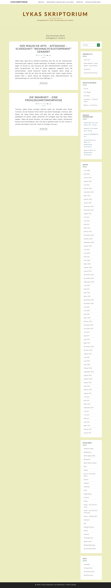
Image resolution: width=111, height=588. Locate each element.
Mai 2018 (86, 314)
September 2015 (89, 372)
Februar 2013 (88, 389)
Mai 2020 (87, 257)
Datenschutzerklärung (93, 2)
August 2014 (87, 375)
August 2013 (87, 382)
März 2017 (87, 343)
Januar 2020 (88, 271)
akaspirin (86, 128)
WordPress (61, 584)
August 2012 (87, 393)
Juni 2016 (87, 361)
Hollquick (87, 520)
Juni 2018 (87, 310)
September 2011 (89, 407)
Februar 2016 (88, 368)
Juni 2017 (87, 332)
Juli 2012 (86, 397)
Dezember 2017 (88, 325)
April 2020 (87, 260)
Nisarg (73, 584)
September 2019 (89, 282)
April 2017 (87, 339)
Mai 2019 (86, 289)
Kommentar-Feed (89, 571)
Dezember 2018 (89, 300)
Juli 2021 (86, 217)
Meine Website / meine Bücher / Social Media (60, 2)
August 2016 (87, 354)
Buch (85, 466)
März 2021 (87, 228)
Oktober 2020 (88, 239)
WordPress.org (88, 575)
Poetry (86, 530)
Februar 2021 (88, 231)
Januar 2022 (88, 203)
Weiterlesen (44, 83)
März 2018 (87, 318)
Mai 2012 (86, 400)
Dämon (86, 470)
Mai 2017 (86, 336)
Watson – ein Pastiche (90, 105)
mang (85, 134)
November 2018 (89, 303)
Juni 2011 (86, 415)
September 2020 (89, 242)
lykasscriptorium (89, 122)
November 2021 (89, 210)
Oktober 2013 (88, 379)
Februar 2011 (88, 429)
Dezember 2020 (89, 235)
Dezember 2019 (89, 274)
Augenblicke (87, 452)
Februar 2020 (88, 267)
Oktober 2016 (88, 350)
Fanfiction (87, 487)
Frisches (86, 497)
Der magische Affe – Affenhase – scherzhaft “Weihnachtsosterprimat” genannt (44, 49)
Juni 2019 (87, 285)
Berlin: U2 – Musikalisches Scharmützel (88, 144)
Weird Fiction (88, 541)
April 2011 (87, 422)
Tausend (86, 534)
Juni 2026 (87, 170)
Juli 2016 (86, 357)
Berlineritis (87, 459)
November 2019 (89, 278)
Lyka (49, 55)
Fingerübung (87, 494)
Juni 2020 (87, 253)
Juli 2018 (86, 307)
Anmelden (87, 564)
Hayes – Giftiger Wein (90, 516)
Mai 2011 (86, 418)
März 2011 (87, 425)
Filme (85, 490)
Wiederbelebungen (89, 545)
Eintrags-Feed (88, 568)
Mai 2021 (86, 224)
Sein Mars (87, 96)
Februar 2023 (88, 188)
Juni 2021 (87, 221)
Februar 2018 (88, 321)
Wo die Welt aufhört (90, 548)
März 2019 (87, 296)
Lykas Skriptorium (18, 2)
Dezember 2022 (89, 192)
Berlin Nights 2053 (89, 456)
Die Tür (86, 88)
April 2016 (87, 364)
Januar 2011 (87, 433)
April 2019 (87, 292)
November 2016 (89, 346)
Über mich (41, 2)
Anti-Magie (87, 92)
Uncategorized (88, 538)
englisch (86, 483)
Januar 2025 (88, 177)
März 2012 (87, 404)
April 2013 (87, 386)
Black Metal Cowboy (90, 463)
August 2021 (87, 213)
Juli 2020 (87, 249)
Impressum (79, 2)
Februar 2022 (88, 199)
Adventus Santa (88, 448)
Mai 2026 (87, 174)
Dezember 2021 (89, 206)
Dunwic (86, 479)
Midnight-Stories (89, 527)
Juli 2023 (87, 185)
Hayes (86, 501)
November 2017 (89, 328)
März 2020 (87, 264)
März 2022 (87, 195)
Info (85, 523)
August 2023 (88, 181)
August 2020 (88, 246)
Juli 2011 (86, 411)
